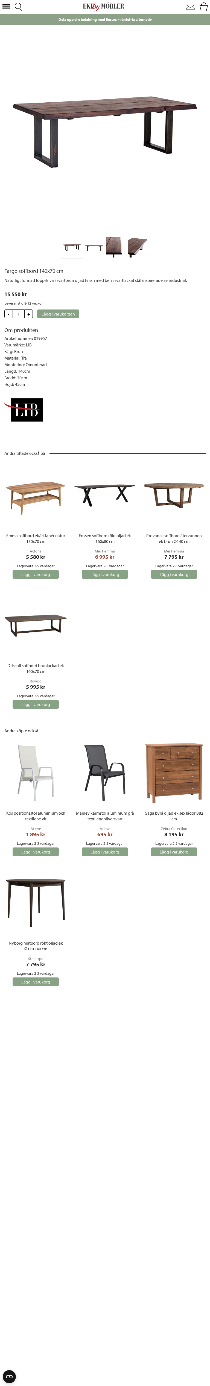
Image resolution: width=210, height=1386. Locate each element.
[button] (6, 7)
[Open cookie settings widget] (9, 1376)
